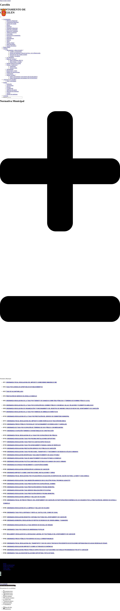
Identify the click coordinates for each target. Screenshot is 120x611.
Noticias (9, 40)
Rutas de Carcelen (11, 59)
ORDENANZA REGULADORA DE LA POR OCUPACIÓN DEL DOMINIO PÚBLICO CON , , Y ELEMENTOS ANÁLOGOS (49, 405)
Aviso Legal (6, 568)
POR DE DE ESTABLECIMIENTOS (24, 387)
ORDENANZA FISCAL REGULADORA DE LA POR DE (32, 435)
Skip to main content (5, 0)
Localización (10, 88)
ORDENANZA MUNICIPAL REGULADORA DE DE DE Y (37, 520)
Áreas (8, 41)
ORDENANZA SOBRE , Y (31, 472)
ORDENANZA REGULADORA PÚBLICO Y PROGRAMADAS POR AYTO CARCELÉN (47, 550)
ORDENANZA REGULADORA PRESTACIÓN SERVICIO (31, 493)
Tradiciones (13, 66)
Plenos (8, 25)
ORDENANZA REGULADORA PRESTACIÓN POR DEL (31, 484)
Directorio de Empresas (13, 91)
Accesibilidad (6, 569)
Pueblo (5, 82)
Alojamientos (10, 69)
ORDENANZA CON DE (30, 431)
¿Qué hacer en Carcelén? (9, 79)
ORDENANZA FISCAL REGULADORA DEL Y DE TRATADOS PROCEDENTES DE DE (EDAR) (57, 543)
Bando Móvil (6, 47)
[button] (60, 241)
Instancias (9, 26)
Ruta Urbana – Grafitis (16, 62)
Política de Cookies (8, 566)
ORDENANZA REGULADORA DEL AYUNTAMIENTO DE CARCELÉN (36, 517)
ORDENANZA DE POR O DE (27, 465)
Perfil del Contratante (12, 29)
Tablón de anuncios (12, 32)
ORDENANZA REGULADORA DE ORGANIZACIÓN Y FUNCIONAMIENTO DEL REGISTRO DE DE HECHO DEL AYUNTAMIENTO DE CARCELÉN (52, 408)
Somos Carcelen (11, 75)
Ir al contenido (3, 584)
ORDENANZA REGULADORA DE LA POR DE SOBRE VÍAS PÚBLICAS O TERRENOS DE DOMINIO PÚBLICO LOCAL (48, 400)
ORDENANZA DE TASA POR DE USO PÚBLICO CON (35, 427)
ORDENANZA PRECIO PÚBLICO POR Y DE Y (37, 424)
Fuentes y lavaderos (15, 56)
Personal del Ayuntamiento (13, 35)
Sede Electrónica (11, 44)
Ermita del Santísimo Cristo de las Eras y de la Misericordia (25, 53)
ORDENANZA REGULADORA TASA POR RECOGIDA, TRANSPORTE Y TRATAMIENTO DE (42, 451)
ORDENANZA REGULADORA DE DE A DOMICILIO (34, 458)
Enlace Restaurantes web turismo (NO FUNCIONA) (23, 78)
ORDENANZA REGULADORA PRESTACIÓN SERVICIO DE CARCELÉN (31, 448)
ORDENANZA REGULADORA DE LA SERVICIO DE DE (30, 525)
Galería (8, 93)
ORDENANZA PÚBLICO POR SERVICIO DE (30, 538)
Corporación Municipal (13, 22)
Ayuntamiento (7, 19)
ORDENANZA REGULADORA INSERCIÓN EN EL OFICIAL (38, 480)
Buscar (5, 97)
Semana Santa (13, 68)
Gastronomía (10, 73)
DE (14, 391)
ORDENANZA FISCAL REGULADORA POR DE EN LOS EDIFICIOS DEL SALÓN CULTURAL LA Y (48, 476)
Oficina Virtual (10, 42)
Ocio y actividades (11, 81)
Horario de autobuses (12, 94)
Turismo (5, 48)
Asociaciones (10, 85)
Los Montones (10, 57)
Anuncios (9, 37)
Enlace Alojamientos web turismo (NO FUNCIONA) (23, 76)
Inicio (4, 563)
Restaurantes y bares (12, 70)
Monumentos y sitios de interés (14, 50)
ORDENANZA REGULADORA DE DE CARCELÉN (28, 469)
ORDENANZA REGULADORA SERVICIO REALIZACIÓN (29, 490)
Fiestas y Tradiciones (12, 65)
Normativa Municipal (12, 28)
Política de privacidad (8, 565)
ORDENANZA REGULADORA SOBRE (30, 546)
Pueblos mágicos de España (14, 63)
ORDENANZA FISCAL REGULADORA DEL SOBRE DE (36, 421)
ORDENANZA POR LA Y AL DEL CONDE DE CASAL (32, 512)
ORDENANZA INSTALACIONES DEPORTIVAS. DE (30, 553)
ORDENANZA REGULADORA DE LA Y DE (28, 508)
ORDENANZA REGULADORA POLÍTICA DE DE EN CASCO (36, 461)
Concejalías (9, 34)
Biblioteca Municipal (12, 20)
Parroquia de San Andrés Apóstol (18, 54)
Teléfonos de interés (12, 90)
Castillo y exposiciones (16, 51)
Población (9, 84)
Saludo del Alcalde (11, 23)
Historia (9, 87)
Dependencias (10, 38)
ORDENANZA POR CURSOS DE (25, 529)
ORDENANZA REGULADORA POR (31, 438)
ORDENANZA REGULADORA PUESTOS (28, 442)
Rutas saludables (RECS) (16, 60)
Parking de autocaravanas (13, 72)
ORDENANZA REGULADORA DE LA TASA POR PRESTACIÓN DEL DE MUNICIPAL (38, 416)
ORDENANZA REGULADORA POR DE (34, 445)
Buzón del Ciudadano (12, 31)
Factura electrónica (11, 45)
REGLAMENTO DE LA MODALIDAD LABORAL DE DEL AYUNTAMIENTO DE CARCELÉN (41, 534)
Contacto (5, 95)
